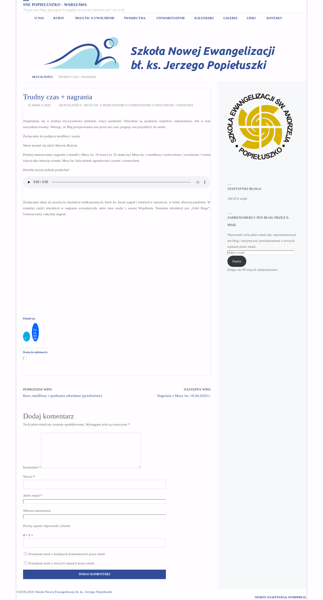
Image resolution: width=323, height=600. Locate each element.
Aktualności (42, 77)
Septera (277, 597)
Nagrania (184, 105)
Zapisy (236, 261)
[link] (291, 18)
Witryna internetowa (37, 510)
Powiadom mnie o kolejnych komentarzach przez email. (66, 554)
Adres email (32, 495)
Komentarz (32, 467)
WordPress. (297, 597)
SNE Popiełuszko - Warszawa (55, 4)
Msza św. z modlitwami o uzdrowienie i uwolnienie (129, 105)
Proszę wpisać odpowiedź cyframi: (47, 526)
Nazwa (29, 476)
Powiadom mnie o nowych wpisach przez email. (61, 563)
